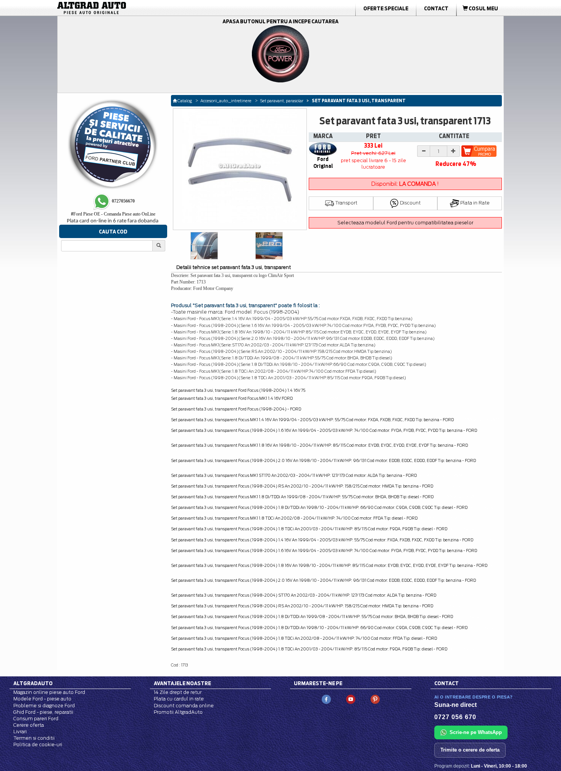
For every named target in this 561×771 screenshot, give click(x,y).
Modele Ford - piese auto (42, 699)
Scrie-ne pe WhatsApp (476, 732)
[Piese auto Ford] (127, 8)
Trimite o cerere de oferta (470, 750)
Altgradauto (33, 683)
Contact (436, 8)
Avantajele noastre (182, 683)
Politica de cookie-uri (37, 744)
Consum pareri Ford (35, 718)
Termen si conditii (34, 738)
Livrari (20, 731)
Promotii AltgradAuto (178, 712)
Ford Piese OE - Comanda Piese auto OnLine (113, 214)
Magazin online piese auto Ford (49, 692)
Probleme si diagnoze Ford (44, 705)
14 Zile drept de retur (178, 692)
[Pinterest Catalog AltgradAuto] (375, 699)
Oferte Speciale (385, 8)
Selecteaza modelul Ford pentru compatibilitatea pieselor (405, 222)
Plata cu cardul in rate (179, 699)
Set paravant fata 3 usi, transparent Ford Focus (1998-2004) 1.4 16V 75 (238, 390)
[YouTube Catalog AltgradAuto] (350, 699)
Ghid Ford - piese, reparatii (43, 712)
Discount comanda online (184, 705)
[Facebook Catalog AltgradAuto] (326, 699)
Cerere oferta (28, 725)
